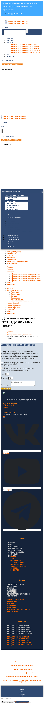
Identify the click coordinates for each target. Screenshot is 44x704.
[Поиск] (27, 31)
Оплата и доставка (14, 237)
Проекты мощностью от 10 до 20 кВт (24, 46)
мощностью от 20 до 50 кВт (19, 629)
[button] (5, 27)
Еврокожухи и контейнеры (20, 231)
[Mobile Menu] (2, 18)
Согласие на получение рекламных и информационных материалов (22, 681)
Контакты (10, 56)
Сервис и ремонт (13, 240)
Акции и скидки (15, 548)
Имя (3, 374)
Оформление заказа (21, 702)
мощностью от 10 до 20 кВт (19, 627)
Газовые (9, 199)
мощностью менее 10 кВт (18, 625)
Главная (10, 38)
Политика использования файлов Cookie (22, 673)
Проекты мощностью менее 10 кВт (23, 44)
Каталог (10, 40)
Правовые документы (22, 662)
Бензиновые (11, 197)
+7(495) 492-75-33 (8, 405)
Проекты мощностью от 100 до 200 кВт (25, 52)
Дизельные (10, 201)
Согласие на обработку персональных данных (22, 676)
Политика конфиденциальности (22, 665)
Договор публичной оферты (22, 669)
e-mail (5, 407)
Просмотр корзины (7, 702)
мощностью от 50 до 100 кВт (19, 631)
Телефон (4, 378)
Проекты (10, 42)
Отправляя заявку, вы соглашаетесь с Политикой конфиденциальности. (17, 369)
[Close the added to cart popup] (30, 702)
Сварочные (10, 203)
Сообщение (6, 385)
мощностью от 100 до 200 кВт (19, 633)
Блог (9, 54)
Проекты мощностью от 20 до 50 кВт (24, 48)
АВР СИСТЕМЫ (14, 229)
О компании (13, 546)
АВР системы (11, 209)
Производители (13, 235)
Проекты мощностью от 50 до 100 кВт (25, 50)
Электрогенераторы (14, 195)
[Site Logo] (17, 22)
